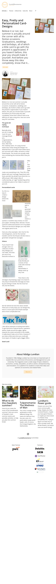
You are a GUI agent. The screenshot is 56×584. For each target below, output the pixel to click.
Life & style (5, 67)
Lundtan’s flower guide (44, 402)
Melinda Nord (13, 73)
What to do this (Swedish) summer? (9, 403)
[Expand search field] (35, 10)
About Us (28, 372)
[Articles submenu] (7, 10)
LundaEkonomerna (25, 438)
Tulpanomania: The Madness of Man (28, 405)
